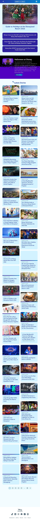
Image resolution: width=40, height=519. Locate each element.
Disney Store (21, 517)
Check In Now (18, 74)
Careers (25, 517)
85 (27, 488)
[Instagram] (18, 514)
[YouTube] (15, 514)
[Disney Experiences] (20, 510)
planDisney (17, 517)
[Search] (3, 1)
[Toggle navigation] (36, 1)
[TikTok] (12, 514)
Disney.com (29, 517)
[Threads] (28, 514)
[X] (25, 514)
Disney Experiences (12, 517)
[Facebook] (22, 514)
